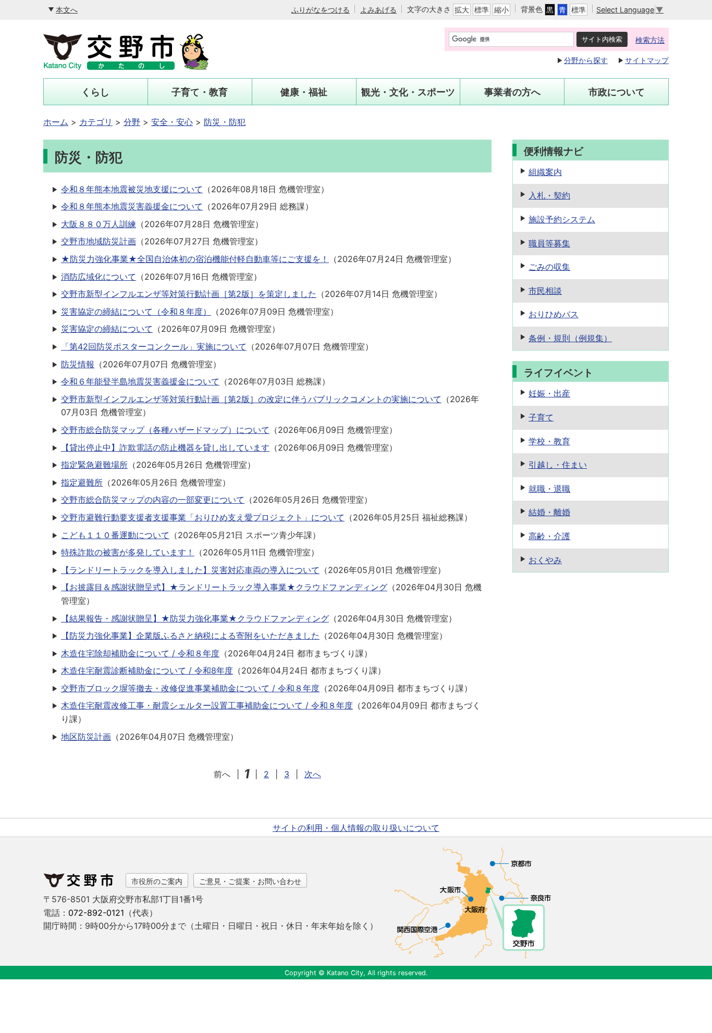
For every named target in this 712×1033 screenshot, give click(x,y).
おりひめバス (554, 314)
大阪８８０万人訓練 (98, 224)
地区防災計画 (86, 736)
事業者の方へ (512, 91)
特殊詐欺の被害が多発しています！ (127, 552)
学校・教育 (549, 441)
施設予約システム (562, 219)
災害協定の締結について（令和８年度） (136, 311)
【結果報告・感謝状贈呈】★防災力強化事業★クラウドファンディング (195, 618)
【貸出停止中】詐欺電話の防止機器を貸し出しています (165, 447)
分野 (132, 122)
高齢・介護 (549, 536)
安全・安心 (172, 122)
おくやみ (545, 560)
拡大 (462, 9)
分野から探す (586, 60)
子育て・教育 (199, 91)
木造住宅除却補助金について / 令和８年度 (140, 653)
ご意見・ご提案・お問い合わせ (250, 881)
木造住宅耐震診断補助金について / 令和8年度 (147, 670)
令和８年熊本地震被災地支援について (132, 189)
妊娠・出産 (549, 393)
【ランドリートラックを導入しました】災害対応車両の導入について (190, 570)
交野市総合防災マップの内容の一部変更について (152, 499)
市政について (616, 91)
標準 (481, 9)
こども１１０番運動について (115, 535)
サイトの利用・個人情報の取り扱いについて (356, 828)
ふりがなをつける (320, 9)
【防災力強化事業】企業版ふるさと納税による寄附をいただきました (190, 635)
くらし (95, 91)
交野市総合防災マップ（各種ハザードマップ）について (165, 430)
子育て (541, 417)
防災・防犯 (224, 122)
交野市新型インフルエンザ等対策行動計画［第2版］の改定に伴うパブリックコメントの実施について (251, 399)
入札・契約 (549, 195)
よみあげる (378, 9)
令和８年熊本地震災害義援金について (132, 206)
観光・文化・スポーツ (408, 91)
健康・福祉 (303, 91)
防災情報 (77, 364)
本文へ (67, 9)
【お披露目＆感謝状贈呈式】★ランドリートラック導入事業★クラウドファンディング (224, 587)
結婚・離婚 (549, 512)
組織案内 (545, 172)
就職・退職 (549, 488)
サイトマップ (647, 60)
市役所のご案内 (156, 881)
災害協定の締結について (107, 328)
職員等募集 (549, 243)
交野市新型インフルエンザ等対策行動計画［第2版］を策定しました (188, 294)
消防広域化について (98, 276)
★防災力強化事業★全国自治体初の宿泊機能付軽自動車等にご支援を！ (195, 259)
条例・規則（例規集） (570, 338)
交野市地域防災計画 (98, 241)
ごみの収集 (549, 267)
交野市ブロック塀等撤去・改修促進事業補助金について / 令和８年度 (190, 688)
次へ (312, 774)
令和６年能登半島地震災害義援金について (140, 381)
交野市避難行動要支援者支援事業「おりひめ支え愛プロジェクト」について (203, 517)
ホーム (55, 122)
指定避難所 (82, 482)
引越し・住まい (558, 464)
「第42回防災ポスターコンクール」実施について (154, 346)
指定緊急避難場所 (94, 464)
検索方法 (650, 39)
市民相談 (545, 290)
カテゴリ (96, 122)
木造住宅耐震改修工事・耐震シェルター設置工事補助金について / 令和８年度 (207, 705)
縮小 (501, 9)
